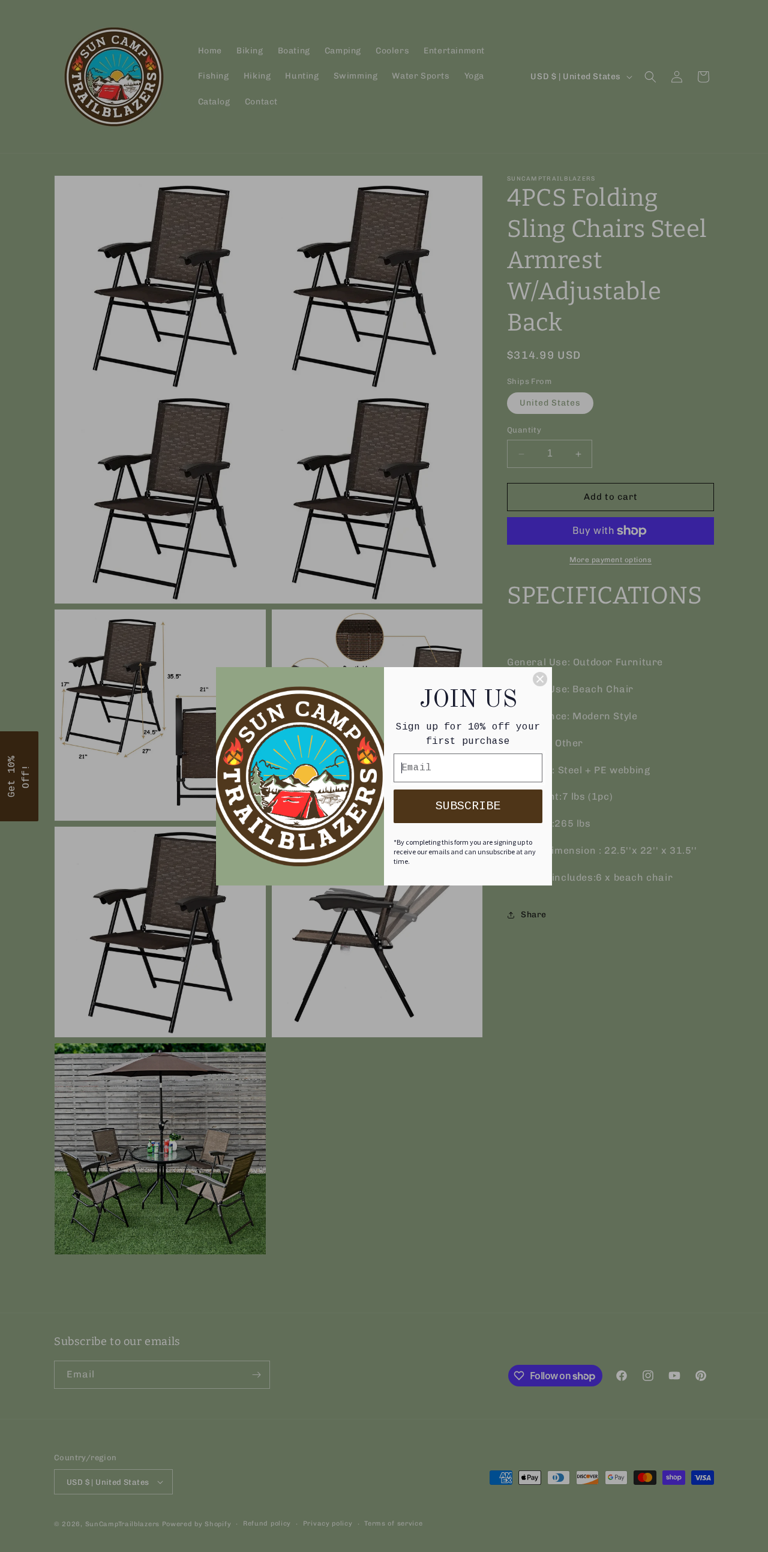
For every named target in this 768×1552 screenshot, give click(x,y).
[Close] (540, 679)
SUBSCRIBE (468, 806)
